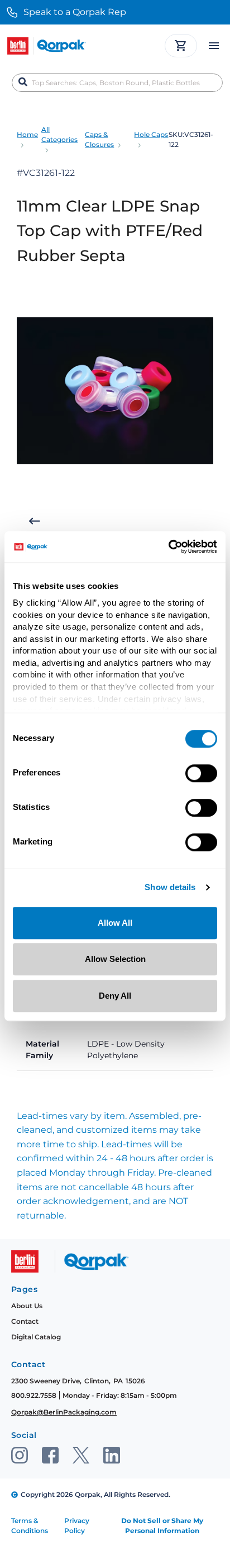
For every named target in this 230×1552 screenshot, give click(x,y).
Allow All (115, 922)
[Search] (23, 82)
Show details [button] (170, 887)
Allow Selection (115, 959)
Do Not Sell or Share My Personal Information (162, 1525)
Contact (25, 1321)
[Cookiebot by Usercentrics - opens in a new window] (168, 546)
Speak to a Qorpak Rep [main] (74, 12)
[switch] (201, 773)
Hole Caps (151, 134)
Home (27, 134)
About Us (26, 1305)
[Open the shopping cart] (181, 45)
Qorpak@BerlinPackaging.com (64, 1412)
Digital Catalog (36, 1337)
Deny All (115, 995)
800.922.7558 (33, 1395)
